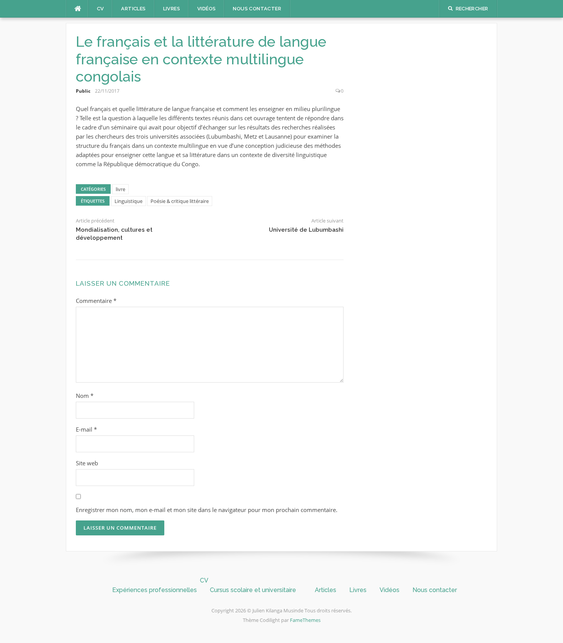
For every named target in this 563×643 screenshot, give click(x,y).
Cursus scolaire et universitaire (253, 590)
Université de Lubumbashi (306, 229)
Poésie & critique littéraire (180, 201)
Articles (133, 8)
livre (120, 189)
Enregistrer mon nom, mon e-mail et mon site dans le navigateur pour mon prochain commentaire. (206, 510)
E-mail (86, 429)
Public (83, 91)
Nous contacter (257, 8)
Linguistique (128, 201)
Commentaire (96, 300)
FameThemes (305, 620)
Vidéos (206, 8)
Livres (171, 8)
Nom (84, 395)
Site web (87, 463)
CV (100, 8)
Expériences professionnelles (154, 590)
